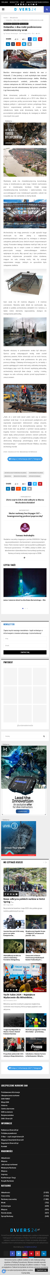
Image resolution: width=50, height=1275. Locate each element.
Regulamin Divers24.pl (9, 1143)
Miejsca (4, 1161)
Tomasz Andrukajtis (11, 33)
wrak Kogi (8, 476)
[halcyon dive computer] (24, 815)
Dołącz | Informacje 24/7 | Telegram (26, 459)
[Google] (37, 1253)
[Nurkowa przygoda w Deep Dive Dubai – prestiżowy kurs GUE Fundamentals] (36, 1020)
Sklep (22, 2)
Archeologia (15, 23)
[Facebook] (12, 1253)
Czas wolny (5, 1196)
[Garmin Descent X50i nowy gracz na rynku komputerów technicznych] (13, 922)
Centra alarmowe (7, 1109)
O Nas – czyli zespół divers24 (12, 1137)
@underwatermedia (25, 725)
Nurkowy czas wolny (9, 1199)
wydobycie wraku (34, 476)
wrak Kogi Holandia (20, 476)
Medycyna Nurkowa (8, 1168)
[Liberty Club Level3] (18, 855)
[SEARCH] (44, 736)
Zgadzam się (41, 1270)
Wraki (3, 1203)
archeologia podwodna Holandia (15, 472)
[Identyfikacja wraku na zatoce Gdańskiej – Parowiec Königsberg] (13, 946)
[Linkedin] (43, 1253)
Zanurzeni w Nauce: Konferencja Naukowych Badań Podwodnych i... (35, 957)
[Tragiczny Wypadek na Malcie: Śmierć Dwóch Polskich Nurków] (13, 1020)
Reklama (5, 2)
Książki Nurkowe (7, 1181)
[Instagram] (25, 1253)
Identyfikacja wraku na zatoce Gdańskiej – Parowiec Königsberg (12, 957)
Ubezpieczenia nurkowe (10, 1095)
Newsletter (14, 2)
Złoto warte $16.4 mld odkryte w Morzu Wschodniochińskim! (25, 501)
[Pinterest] (31, 1253)
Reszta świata (24, 23)
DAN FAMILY (5, 1099)
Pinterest (8, 662)
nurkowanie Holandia (36, 472)
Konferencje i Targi (8, 1178)
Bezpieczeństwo (7, 1115)
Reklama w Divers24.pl (9, 1130)
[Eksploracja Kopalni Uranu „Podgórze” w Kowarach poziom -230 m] (36, 922)
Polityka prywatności (9, 1133)
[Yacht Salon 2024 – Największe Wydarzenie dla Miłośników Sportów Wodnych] (25, 977)
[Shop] (13, 4)
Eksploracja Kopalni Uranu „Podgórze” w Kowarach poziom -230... (35, 933)
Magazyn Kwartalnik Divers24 (37, 2)
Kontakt (4, 1146)
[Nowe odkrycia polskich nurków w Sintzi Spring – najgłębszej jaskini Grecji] (25, 882)
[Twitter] (18, 1253)
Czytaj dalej (25, 1273)
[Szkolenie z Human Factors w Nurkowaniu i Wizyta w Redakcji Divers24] (36, 1044)
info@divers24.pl (30, 1247)
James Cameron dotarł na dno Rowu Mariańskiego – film (24, 600)
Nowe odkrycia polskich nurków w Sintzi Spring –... (24, 900)
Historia (4, 1105)
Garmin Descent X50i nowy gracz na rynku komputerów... (13, 933)
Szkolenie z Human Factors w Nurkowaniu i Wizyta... (36, 1055)
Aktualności (7, 23)
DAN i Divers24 (6, 1119)
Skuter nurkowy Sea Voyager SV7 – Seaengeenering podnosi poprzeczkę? (25, 515)
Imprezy (4, 1174)
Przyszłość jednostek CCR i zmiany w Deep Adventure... (13, 1055)
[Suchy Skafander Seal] (25, 145)
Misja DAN (5, 1102)
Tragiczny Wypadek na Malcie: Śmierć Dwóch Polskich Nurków (12, 1031)
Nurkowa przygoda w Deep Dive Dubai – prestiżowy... (36, 1030)
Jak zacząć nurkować (9, 1164)
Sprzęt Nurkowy (7, 1216)
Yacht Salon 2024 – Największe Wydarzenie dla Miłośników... (19, 996)
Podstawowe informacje (10, 1092)
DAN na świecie (7, 1112)
